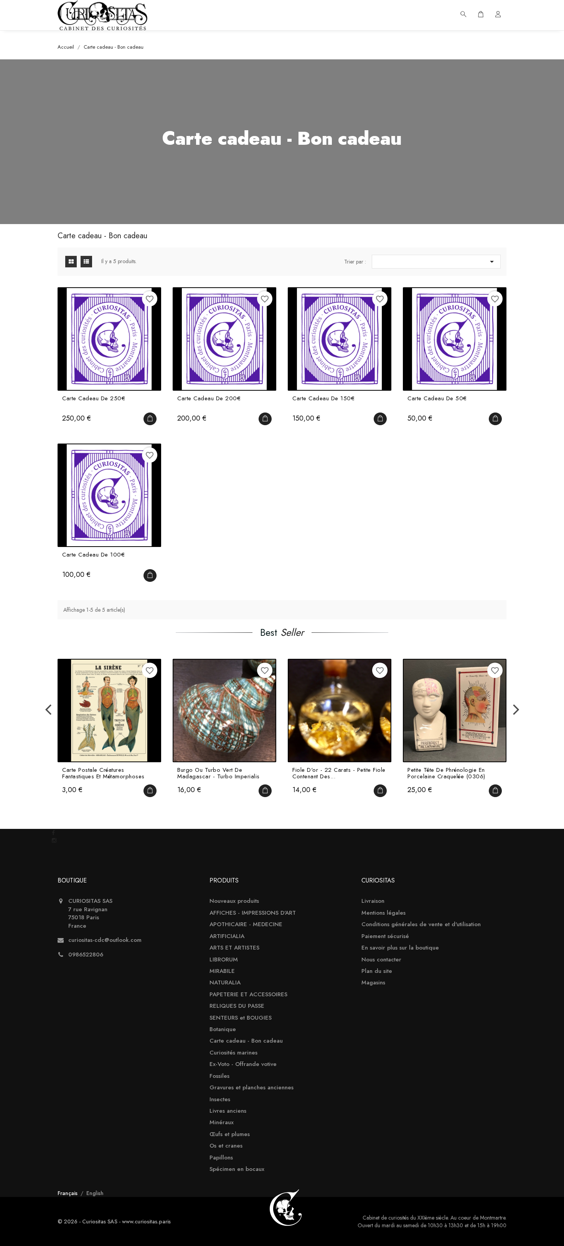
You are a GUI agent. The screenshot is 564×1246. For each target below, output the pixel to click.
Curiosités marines (233, 1053)
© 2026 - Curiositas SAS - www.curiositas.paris (114, 1221)
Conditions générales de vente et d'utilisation (421, 924)
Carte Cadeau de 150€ (323, 399)
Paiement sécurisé (385, 936)
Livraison (372, 901)
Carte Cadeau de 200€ (209, 399)
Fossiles (219, 1076)
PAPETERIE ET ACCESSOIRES (248, 995)
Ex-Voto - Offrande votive (243, 1064)
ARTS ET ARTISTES (234, 948)
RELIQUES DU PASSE (236, 1006)
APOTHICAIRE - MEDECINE (245, 924)
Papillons (221, 1158)
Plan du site (376, 971)
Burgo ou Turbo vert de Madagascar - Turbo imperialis (218, 773)
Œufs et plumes (229, 1134)
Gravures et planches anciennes (251, 1088)
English (95, 1193)
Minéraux (221, 1122)
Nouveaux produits (234, 901)
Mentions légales (383, 913)
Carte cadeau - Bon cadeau (246, 1041)
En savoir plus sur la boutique (400, 948)
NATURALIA (225, 983)
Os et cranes (225, 1146)
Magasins (373, 983)
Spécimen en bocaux (236, 1169)
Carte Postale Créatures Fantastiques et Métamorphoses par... (103, 773)
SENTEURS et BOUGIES (240, 1018)
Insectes (219, 1099)
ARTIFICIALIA (226, 936)
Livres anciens (227, 1111)
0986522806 (85, 955)
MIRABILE (222, 971)
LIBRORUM (223, 960)
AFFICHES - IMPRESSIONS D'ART (252, 913)
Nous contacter (381, 960)
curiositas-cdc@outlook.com (105, 940)
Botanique (222, 1029)
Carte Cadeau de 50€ (437, 399)
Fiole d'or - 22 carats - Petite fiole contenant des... (339, 773)
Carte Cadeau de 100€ (93, 555)
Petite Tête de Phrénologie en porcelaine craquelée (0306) (446, 773)
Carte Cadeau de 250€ (93, 399)
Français (68, 1193)
